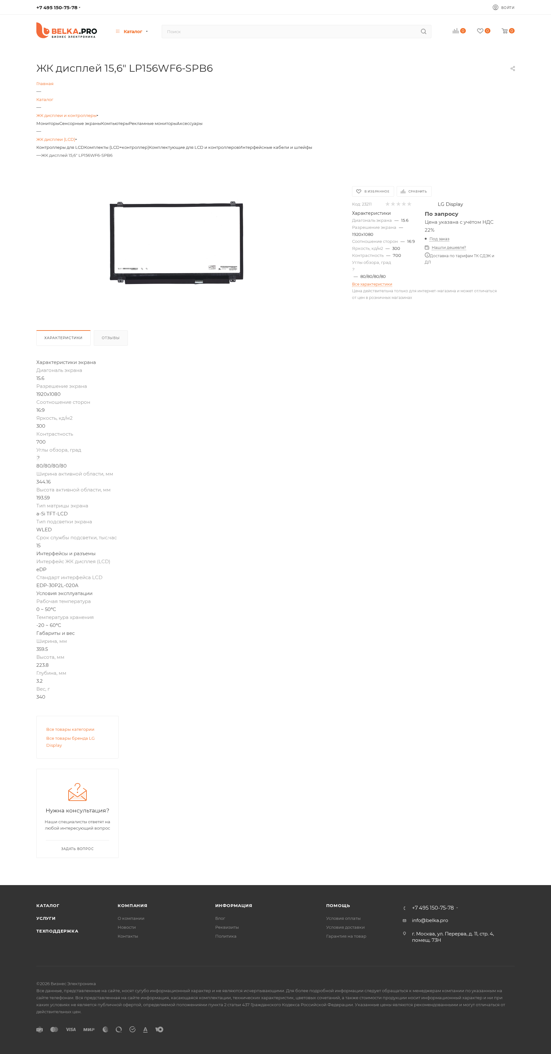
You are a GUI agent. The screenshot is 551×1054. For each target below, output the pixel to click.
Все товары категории (70, 729)
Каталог (48, 905)
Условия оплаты (343, 918)
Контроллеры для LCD (60, 147)
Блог (220, 918)
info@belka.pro (430, 920)
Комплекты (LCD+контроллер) (116, 147)
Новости (127, 927)
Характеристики (63, 338)
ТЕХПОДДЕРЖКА (57, 931)
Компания (132, 905)
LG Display (450, 204)
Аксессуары (189, 123)
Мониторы (47, 123)
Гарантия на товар (346, 936)
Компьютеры (115, 123)
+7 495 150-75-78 (56, 7)
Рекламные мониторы (153, 123)
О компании (131, 918)
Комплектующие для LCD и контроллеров (194, 147)
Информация (234, 905)
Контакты (128, 936)
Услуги (46, 918)
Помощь (338, 905)
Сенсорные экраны (80, 123)
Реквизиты (227, 927)
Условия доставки (345, 927)
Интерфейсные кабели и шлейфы (275, 147)
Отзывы (111, 338)
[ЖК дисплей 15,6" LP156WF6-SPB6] (176, 243)
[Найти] (423, 31)
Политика (226, 936)
